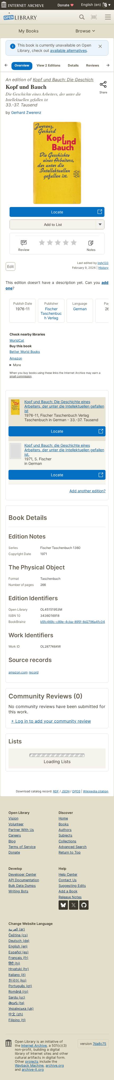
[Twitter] (73, 905)
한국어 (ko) (17, 980)
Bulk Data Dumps (22, 886)
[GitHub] (84, 905)
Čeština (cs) (18, 935)
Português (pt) (20, 986)
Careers (14, 835)
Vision (13, 818)
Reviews (92, 65)
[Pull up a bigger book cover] (57, 202)
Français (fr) (18, 958)
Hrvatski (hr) (18, 969)
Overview (22, 65)
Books (64, 824)
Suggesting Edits (72, 886)
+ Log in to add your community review (51, 721)
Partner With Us (21, 830)
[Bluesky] (63, 905)
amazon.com (18, 672)
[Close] (100, 46)
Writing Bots (18, 891)
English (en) (18, 946)
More (17, 365)
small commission (21, 376)
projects (31, 1062)
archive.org (55, 1065)
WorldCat (17, 340)
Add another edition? (87, 491)
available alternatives (68, 50)
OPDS (76, 791)
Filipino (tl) (17, 1020)
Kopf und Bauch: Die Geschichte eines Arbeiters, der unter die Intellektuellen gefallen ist (64, 406)
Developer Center (22, 874)
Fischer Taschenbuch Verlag (51, 313)
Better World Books (25, 352)
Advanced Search (73, 847)
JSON (65, 791)
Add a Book (68, 891)
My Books (28, 31)
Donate (66, 5)
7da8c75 (99, 1044)
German (80, 309)
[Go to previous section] (6, 66)
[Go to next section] (108, 66)
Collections (67, 841)
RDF (56, 791)
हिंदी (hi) (14, 963)
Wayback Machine (29, 1065)
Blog (12, 841)
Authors (65, 830)
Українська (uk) (21, 1009)
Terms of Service (22, 847)
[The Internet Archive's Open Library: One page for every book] (25, 17)
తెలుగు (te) (16, 1003)
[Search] (82, 17)
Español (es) (18, 952)
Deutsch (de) (18, 941)
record (33, 672)
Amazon (16, 358)
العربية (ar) (16, 929)
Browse (83, 31)
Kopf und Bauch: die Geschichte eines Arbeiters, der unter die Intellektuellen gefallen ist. (64, 450)
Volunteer (16, 824)
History (103, 268)
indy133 (103, 263)
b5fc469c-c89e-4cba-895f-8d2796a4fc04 (72, 622)
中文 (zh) (15, 1014)
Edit (10, 266)
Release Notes (70, 897)
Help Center (68, 874)
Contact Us (68, 880)
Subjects (65, 835)
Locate (57, 212)
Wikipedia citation (95, 791)
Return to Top (70, 852)
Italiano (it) (17, 975)
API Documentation (23, 880)
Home (63, 818)
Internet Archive (34, 1046)
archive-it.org (33, 1069)
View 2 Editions (48, 65)
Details (73, 65)
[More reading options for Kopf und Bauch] (100, 224)
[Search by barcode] (94, 17)
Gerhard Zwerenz (26, 112)
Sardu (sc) (16, 997)
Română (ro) (18, 992)
